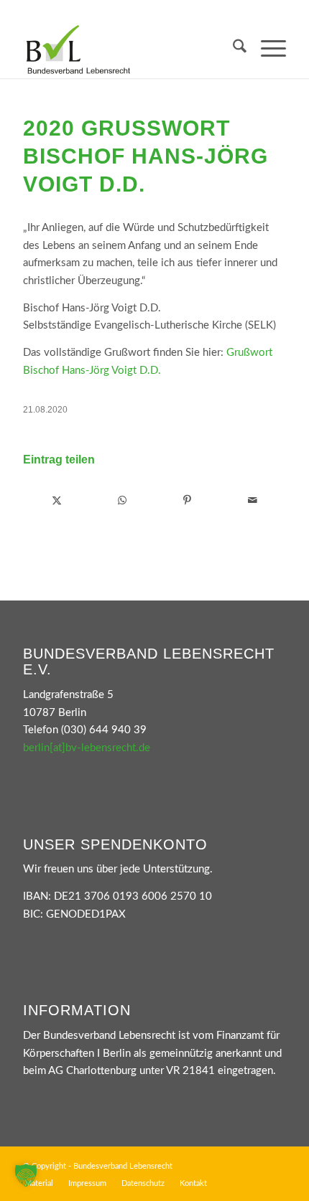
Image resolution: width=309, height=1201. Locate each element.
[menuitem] (232, 49)
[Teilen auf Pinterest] (187, 501)
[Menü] (266, 49)
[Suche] (232, 49)
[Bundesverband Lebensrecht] (128, 49)
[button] (26, 1175)
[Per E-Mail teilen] (253, 501)
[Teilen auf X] (56, 501)
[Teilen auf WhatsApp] (122, 501)
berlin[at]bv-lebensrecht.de (86, 748)
